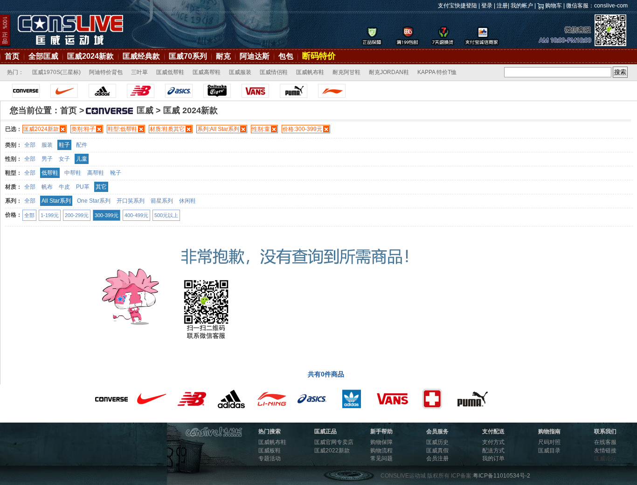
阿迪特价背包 (106, 72)
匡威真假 (437, 450)
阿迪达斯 (255, 56)
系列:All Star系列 (218, 129)
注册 (502, 5)
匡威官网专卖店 (333, 442)
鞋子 (64, 145)
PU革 (83, 187)
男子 (47, 159)
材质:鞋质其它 (167, 129)
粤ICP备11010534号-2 (501, 475)
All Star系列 (56, 201)
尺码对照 (549, 442)
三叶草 (139, 72)
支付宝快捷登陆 (457, 5)
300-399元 (106, 215)
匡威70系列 (188, 56)
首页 (12, 56)
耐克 (223, 56)
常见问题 (381, 458)
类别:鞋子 (83, 129)
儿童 (81, 159)
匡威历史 (437, 442)
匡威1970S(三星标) (56, 72)
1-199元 (50, 215)
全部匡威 (43, 56)
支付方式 (493, 442)
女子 (64, 159)
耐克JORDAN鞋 (389, 72)
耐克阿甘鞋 (346, 72)
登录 (486, 5)
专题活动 (269, 458)
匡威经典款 (141, 56)
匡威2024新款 (90, 56)
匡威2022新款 (332, 450)
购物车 (553, 5)
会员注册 (437, 458)
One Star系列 (94, 201)
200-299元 (77, 215)
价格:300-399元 (302, 129)
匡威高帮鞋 (207, 72)
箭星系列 (162, 201)
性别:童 (261, 129)
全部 (29, 145)
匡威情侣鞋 (274, 72)
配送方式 (493, 450)
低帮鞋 (50, 173)
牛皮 (64, 187)
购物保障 (381, 442)
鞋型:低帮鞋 (122, 129)
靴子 (115, 173)
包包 (285, 56)
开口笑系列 (131, 201)
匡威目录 (549, 450)
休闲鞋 (187, 201)
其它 (101, 187)
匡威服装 (240, 72)
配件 (81, 145)
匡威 (145, 110)
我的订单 (493, 458)
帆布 (47, 187)
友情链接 (605, 450)
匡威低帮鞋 (170, 72)
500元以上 (166, 215)
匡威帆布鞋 (310, 72)
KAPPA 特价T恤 (437, 72)
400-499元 (136, 215)
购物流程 (381, 450)
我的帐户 (522, 5)
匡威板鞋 (269, 450)
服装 (47, 145)
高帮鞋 (95, 173)
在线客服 (605, 442)
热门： (15, 72)
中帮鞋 (72, 173)
